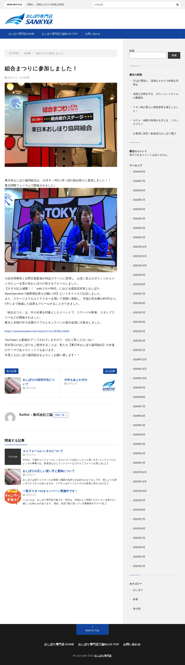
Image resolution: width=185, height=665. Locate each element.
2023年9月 (139, 500)
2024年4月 (139, 434)
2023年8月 (139, 509)
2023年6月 (139, 528)
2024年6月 (139, 415)
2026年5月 (139, 199)
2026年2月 (139, 227)
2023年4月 (139, 547)
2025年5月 (139, 312)
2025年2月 (139, 340)
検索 (131, 50)
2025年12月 (140, 246)
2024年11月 (140, 368)
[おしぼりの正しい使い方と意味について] (13, 477)
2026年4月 (139, 209)
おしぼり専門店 (103, 655)
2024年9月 (139, 387)
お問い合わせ (92, 33)
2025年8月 (139, 284)
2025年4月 (139, 321)
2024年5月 (139, 425)
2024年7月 (139, 406)
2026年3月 (139, 218)
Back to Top (92, 630)
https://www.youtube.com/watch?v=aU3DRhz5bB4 (37, 331)
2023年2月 (139, 565)
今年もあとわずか (75, 379)
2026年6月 (139, 190)
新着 (135, 599)
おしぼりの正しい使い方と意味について (49, 470)
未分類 (26, 77)
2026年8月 (139, 171)
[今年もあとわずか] (109, 385)
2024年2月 (139, 453)
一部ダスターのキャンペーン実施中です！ (50, 491)
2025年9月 (139, 274)
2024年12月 (140, 359)
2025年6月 (139, 303)
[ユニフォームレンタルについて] (13, 457)
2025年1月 (139, 349)
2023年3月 (139, 556)
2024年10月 (140, 378)
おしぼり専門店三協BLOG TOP (60, 33)
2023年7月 (139, 519)
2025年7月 (139, 293)
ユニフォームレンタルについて (43, 450)
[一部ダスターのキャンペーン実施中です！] (13, 497)
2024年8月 (139, 396)
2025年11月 (140, 256)
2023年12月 (140, 472)
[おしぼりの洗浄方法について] (13, 385)
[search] (177, 4)
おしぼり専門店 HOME (21, 33)
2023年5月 (139, 537)
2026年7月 (139, 180)
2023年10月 (140, 490)
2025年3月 (139, 331)
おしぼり (138, 589)
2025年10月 (140, 265)
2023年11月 (140, 481)
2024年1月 (139, 462)
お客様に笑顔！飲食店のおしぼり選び (154, 133)
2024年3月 (139, 443)
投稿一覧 (59, 414)
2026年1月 (139, 237)
